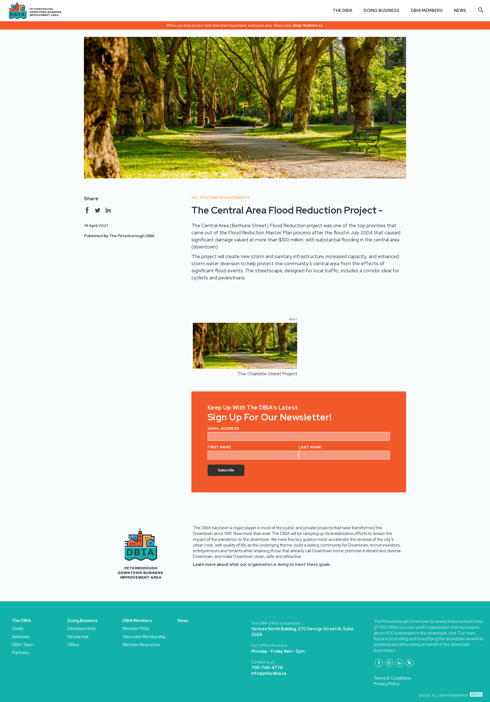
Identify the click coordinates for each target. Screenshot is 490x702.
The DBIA (342, 10)
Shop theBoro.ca (307, 25)
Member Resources (129, 644)
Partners (19, 652)
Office (73, 644)
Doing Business (382, 10)
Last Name (310, 447)
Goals (17, 628)
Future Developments (226, 197)
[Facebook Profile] (379, 663)
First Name (219, 447)
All (194, 197)
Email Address (223, 428)
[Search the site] (481, 10)
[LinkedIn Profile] (399, 663)
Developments (74, 628)
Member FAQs (129, 628)
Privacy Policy (386, 683)
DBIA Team (19, 644)
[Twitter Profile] (409, 663)
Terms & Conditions (392, 678)
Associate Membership (129, 636)
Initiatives (19, 636)
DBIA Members (427, 10)
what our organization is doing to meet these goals (279, 564)
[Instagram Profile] (389, 663)
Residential (74, 636)
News (460, 10)
